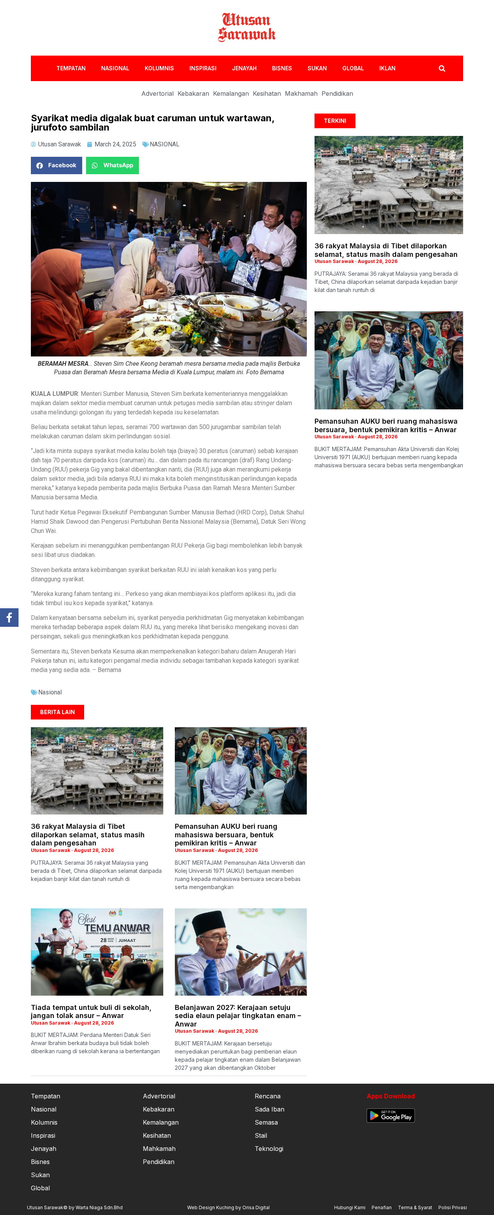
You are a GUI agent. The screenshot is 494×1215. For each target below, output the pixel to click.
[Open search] (442, 68)
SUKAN (317, 68)
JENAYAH (244, 68)
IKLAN (387, 68)
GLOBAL (353, 68)
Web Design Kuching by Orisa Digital (228, 1207)
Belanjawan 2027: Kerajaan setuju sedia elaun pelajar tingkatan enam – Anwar (238, 1015)
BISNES (282, 68)
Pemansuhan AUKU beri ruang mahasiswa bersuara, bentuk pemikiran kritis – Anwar (226, 834)
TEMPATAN (71, 68)
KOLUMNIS (159, 68)
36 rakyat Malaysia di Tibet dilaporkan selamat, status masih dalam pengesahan (88, 834)
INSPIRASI (203, 68)
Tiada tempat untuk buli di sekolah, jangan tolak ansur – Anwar (91, 1011)
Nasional (50, 692)
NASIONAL (115, 68)
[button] (56, 165)
